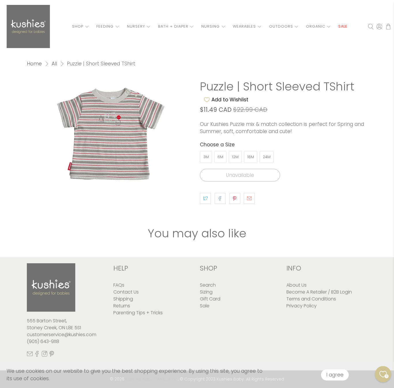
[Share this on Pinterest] (234, 198)
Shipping (123, 299)
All (54, 63)
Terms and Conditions (311, 299)
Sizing (206, 292)
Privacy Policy (301, 305)
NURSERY (136, 26)
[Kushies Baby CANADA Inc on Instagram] (44, 355)
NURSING (210, 26)
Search (208, 285)
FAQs (118, 285)
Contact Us (126, 292)
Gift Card (210, 299)
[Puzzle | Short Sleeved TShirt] (110, 135)
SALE (343, 26)
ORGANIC (315, 26)
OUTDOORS (281, 26)
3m (206, 157)
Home (34, 63)
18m (250, 157)
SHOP (77, 26)
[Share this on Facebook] (220, 198)
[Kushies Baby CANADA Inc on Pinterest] (52, 355)
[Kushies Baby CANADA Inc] (28, 26)
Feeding (105, 26)
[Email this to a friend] (249, 198)
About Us (296, 285)
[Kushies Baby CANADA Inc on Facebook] (37, 355)
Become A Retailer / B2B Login (319, 292)
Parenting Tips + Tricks (138, 312)
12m (235, 157)
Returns (121, 305)
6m (220, 157)
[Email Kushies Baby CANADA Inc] (30, 355)
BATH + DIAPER (173, 26)
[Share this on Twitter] (205, 198)
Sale (204, 305)
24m (267, 157)
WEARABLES (244, 26)
